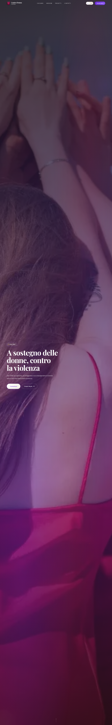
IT (87, 3)
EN (91, 3)
